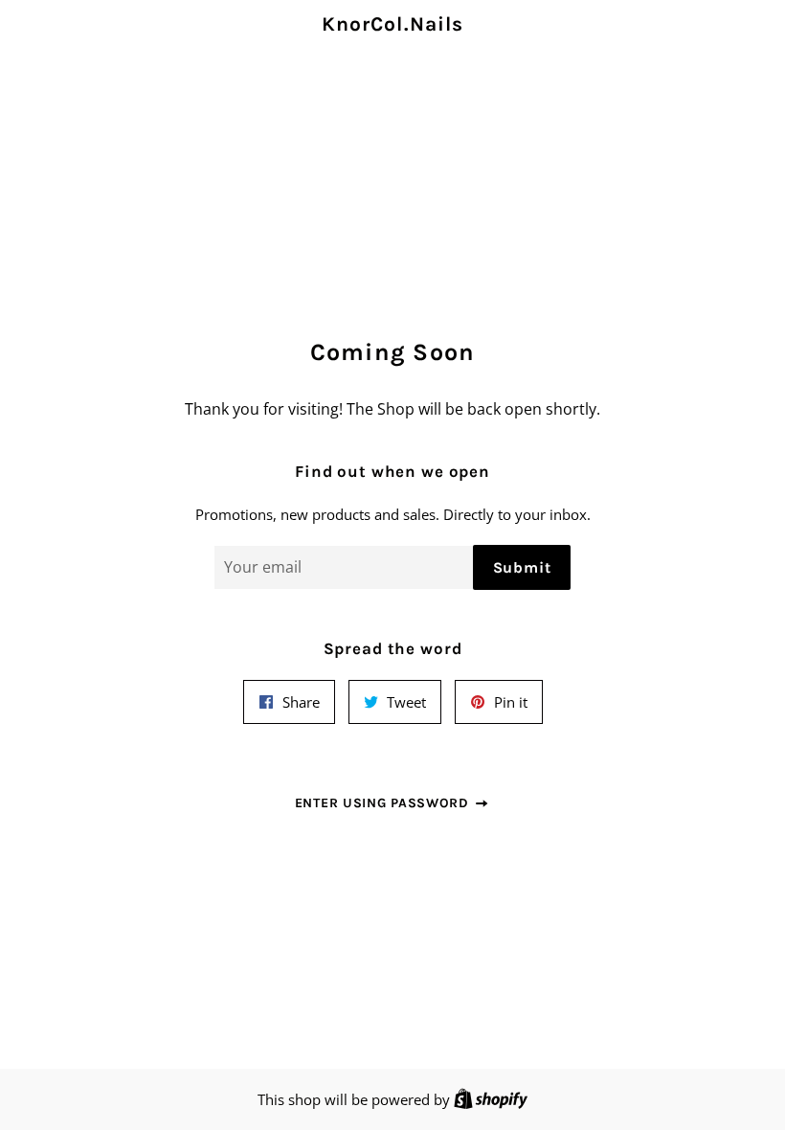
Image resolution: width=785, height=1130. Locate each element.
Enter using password (384, 803)
